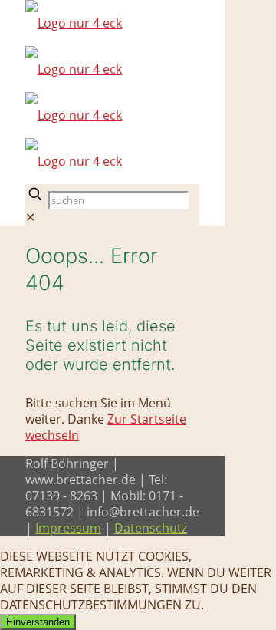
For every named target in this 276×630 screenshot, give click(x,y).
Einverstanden (38, 622)
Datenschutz (150, 528)
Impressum (68, 528)
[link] (30, 217)
